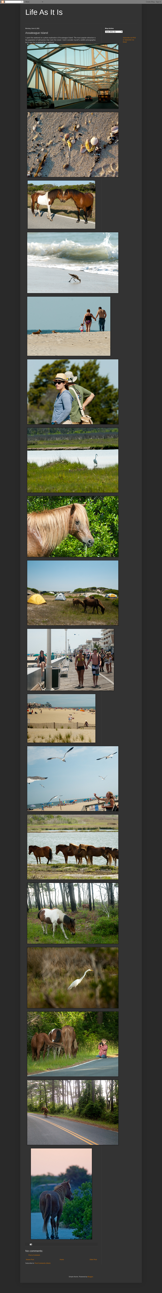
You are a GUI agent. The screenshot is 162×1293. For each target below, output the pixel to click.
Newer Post (30, 1259)
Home (62, 1259)
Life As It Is (44, 12)
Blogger (90, 1277)
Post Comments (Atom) (42, 1263)
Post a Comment (34, 1255)
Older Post (93, 1259)
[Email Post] (30, 1244)
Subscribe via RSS (129, 38)
